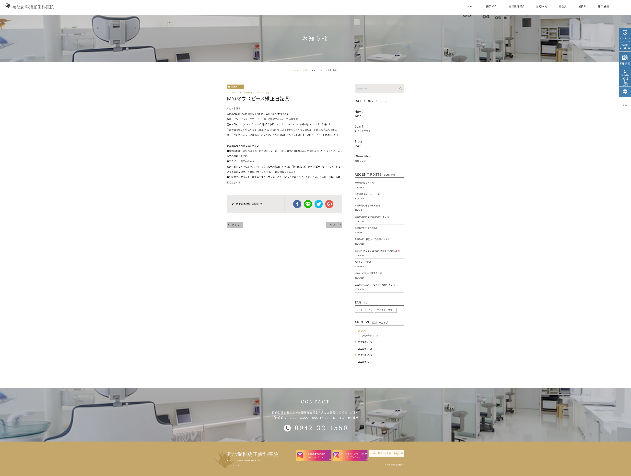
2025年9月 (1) (370, 336)
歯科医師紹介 (517, 6)
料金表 (563, 6)
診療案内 (541, 6)
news (234, 87)
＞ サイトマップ (233, 465)
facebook (297, 204)
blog (358, 143)
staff (362, 128)
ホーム (471, 6)
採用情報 (603, 6)
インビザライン (248, 93)
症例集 (582, 6)
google (329, 204)
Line (308, 204)
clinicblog (363, 158)
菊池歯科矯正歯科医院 (253, 454)
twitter (319, 204)
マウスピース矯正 (262, 93)
